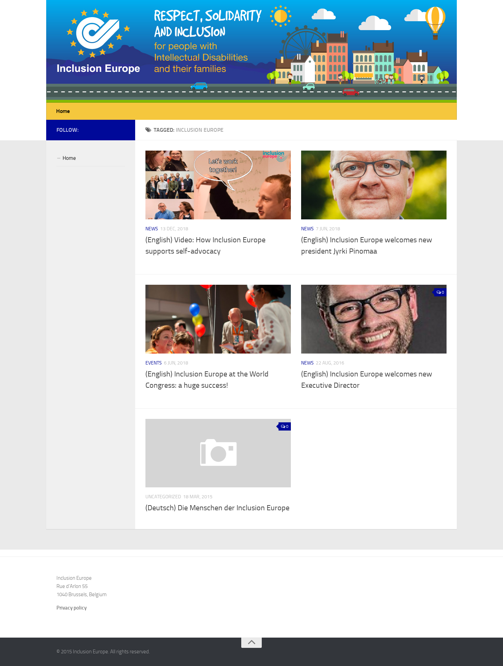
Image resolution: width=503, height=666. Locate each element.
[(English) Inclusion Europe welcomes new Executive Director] (374, 319)
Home (63, 111)
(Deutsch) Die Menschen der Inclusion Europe (217, 507)
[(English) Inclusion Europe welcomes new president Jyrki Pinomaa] (374, 185)
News (151, 229)
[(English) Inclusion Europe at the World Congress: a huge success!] (218, 319)
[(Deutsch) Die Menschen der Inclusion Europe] (218, 453)
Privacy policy (71, 608)
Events (153, 363)
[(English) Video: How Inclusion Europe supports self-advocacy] (218, 185)
